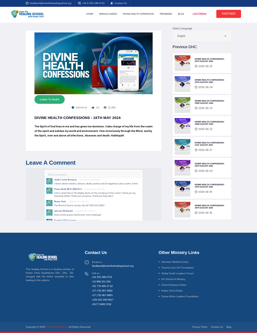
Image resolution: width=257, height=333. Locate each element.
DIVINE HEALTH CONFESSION (138, 13)
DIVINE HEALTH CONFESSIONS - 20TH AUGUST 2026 (210, 165)
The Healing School (56, 326)
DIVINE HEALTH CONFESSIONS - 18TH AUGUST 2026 (210, 206)
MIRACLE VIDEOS (108, 13)
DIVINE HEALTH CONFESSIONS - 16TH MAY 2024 (77, 118)
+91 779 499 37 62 (102, 286)
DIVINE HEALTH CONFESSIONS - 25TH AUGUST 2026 (210, 60)
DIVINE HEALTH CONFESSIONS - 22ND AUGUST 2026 (210, 123)
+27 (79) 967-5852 (102, 290)
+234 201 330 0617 (102, 299)
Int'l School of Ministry (173, 279)
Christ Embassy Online (173, 284)
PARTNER (228, 13)
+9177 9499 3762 (101, 304)
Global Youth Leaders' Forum (177, 273)
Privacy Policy (200, 326)
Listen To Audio (49, 99)
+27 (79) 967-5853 (102, 295)
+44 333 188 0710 (102, 277)
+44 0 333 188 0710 (93, 3)
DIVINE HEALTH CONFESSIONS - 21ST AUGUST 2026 (210, 144)
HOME (89, 13)
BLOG (181, 13)
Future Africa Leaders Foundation (179, 296)
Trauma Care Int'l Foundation (177, 267)
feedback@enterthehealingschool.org (50, 3)
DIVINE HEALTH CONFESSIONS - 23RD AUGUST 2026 (210, 102)
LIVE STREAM (199, 13)
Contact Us (121, 3)
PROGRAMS (166, 13)
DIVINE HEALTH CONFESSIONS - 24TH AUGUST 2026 (210, 81)
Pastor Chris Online (172, 290)
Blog (228, 326)
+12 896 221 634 (101, 281)
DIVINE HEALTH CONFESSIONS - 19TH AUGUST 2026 (210, 186)
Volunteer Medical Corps (174, 261)
